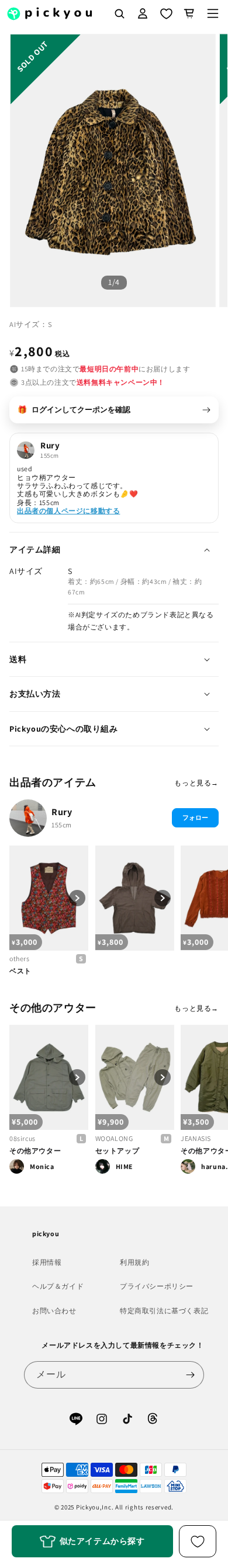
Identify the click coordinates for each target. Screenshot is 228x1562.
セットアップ (117, 1150)
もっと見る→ (196, 782)
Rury (61, 812)
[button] (212, 13)
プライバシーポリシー (157, 1286)
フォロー (195, 817)
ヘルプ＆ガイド (58, 1286)
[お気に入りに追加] (197, 1541)
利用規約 (134, 1262)
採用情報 (46, 1262)
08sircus (22, 1138)
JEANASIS (196, 1138)
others (19, 958)
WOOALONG (114, 1138)
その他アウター (35, 1150)
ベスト (20, 970)
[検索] (119, 13)
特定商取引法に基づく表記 (164, 1310)
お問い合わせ (54, 1310)
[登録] (190, 1375)
